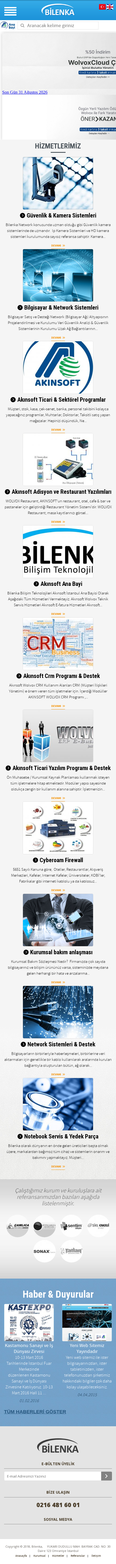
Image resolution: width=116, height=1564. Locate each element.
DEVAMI (56, 246)
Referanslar (78, 1556)
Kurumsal (39, 1556)
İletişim (96, 1556)
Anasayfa (21, 1556)
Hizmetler (58, 1556)
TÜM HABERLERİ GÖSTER (35, 1411)
